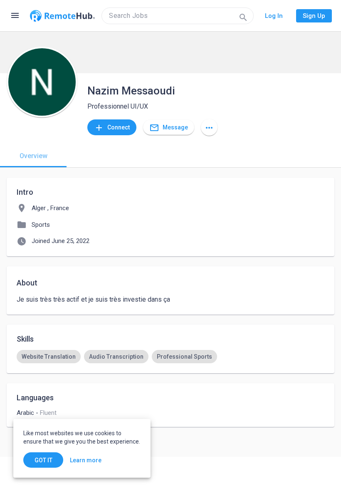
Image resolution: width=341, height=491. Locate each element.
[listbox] (170, 356)
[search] (177, 16)
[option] (49, 356)
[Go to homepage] (62, 15)
